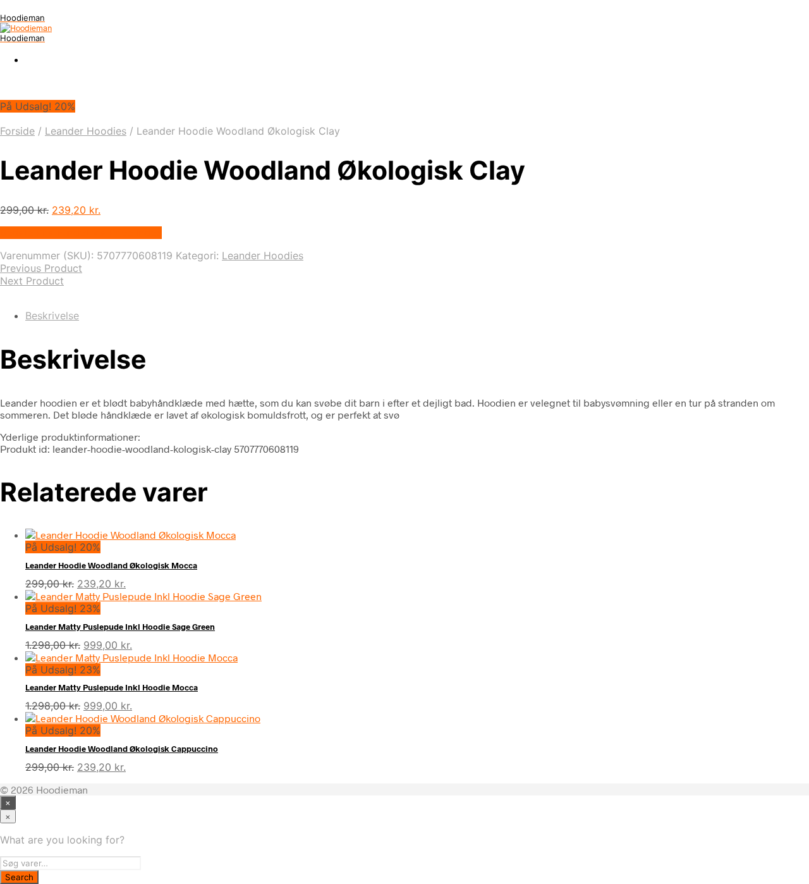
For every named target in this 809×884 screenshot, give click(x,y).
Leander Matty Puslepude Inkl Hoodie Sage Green (120, 627)
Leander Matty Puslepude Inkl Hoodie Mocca (111, 687)
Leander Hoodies (85, 131)
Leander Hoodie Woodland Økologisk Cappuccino (121, 749)
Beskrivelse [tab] (52, 315)
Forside (17, 131)
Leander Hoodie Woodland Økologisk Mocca (111, 565)
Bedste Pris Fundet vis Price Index (81, 232)
